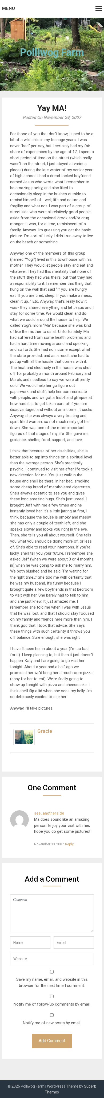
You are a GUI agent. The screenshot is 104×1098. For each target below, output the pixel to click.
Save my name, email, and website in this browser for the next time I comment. (52, 982)
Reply (69, 844)
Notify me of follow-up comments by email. (52, 1004)
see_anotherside (49, 813)
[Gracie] (24, 744)
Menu (8, 8)
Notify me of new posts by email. (52, 1023)
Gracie (44, 731)
